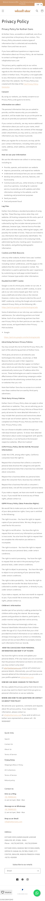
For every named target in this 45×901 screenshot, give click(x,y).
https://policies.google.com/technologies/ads (20, 307)
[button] (2, 10)
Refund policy (10, 780)
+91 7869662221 (10, 797)
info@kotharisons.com (12, 668)
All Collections (10, 770)
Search (7, 739)
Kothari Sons (24, 893)
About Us (8, 749)
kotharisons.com (26, 677)
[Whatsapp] (36, 893)
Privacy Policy (10, 760)
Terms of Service (11, 754)
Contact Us (9, 744)
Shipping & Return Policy (14, 765)
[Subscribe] (37, 871)
